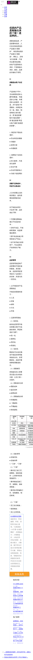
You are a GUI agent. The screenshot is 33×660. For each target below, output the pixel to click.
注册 (5, 14)
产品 (5, 9)
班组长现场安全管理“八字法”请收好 (16, 657)
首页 (5, 7)
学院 (5, 11)
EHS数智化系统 (15, 516)
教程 (5, 12)
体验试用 (19, 574)
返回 (2, 1)
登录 (5, 16)
